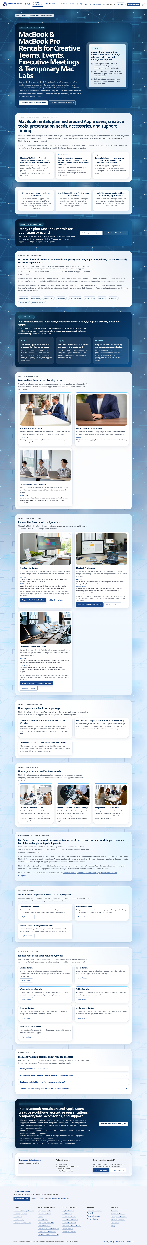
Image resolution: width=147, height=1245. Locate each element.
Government (91, 873)
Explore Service (27, 917)
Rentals (24, 15)
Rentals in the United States (48, 1229)
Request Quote (133, 4)
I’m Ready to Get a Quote (91, 233)
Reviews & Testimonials (22, 1223)
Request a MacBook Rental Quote (33, 103)
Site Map (130, 1241)
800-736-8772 (110, 4)
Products (28, 1163)
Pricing (40, 1217)
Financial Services (69, 873)
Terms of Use (121, 1241)
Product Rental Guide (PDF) (48, 1235)
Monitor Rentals (48, 298)
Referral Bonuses (93, 1216)
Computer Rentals (69, 1217)
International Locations (47, 1232)
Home (18, 15)
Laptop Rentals (34, 15)
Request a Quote (101, 1170)
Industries (115, 1223)
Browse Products (118, 1170)
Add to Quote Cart (55, 600)
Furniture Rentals (69, 1232)
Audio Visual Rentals (75, 298)
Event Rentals (67, 1229)
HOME (27, 4)
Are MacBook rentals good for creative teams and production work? (47, 1075)
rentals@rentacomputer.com (95, 4)
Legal (98, 873)
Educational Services (109, 873)
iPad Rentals (67, 1214)
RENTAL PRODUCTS (38, 4)
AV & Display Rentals (65, 1171)
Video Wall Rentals (69, 1223)
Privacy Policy (109, 1241)
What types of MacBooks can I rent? (34, 1069)
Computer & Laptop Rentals (68, 1166)
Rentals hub (36, 1163)
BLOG (79, 4)
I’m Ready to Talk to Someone (116, 233)
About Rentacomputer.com (24, 1211)
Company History (20, 1214)
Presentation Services (29, 906)
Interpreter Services (118, 1217)
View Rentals (26, 980)
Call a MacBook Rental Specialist (62, 103)
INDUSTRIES (50, 4)
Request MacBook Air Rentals (33, 600)
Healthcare (81, 873)
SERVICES (63, 4)
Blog (113, 1226)
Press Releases (92, 1219)
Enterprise (22, 875)
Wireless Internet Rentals (31, 1027)
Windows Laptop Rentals (31, 989)
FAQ (72, 4)
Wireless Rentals (64, 1169)
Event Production (117, 1214)
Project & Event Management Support (36, 925)
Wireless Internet (89, 298)
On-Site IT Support (84, 906)
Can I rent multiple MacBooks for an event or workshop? (42, 1082)
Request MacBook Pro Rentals (89, 605)
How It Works (43, 1220)
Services (114, 1211)
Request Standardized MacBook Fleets (36, 683)
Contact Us (18, 1217)
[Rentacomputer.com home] (12, 4)
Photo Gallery (19, 1220)
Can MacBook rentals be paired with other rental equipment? (44, 1088)
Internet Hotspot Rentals (71, 1226)
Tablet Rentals (61, 298)
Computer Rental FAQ (46, 1223)
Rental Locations (44, 1226)
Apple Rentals (24, 298)
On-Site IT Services (118, 1220)
